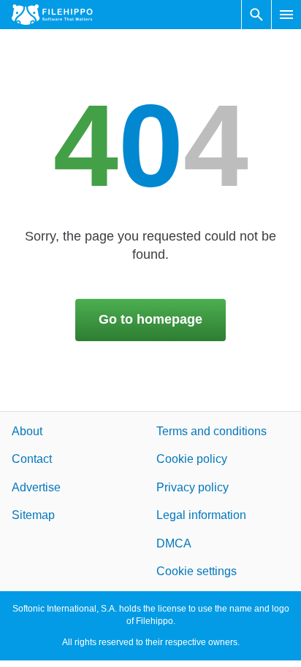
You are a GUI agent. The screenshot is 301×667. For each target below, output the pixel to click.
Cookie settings (196, 571)
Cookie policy (191, 459)
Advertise (36, 486)
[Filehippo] (52, 14)
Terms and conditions (211, 431)
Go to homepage (150, 319)
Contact (32, 459)
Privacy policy (192, 486)
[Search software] (256, 14)
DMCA (173, 543)
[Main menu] (286, 14)
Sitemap (33, 515)
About (27, 431)
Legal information (201, 515)
